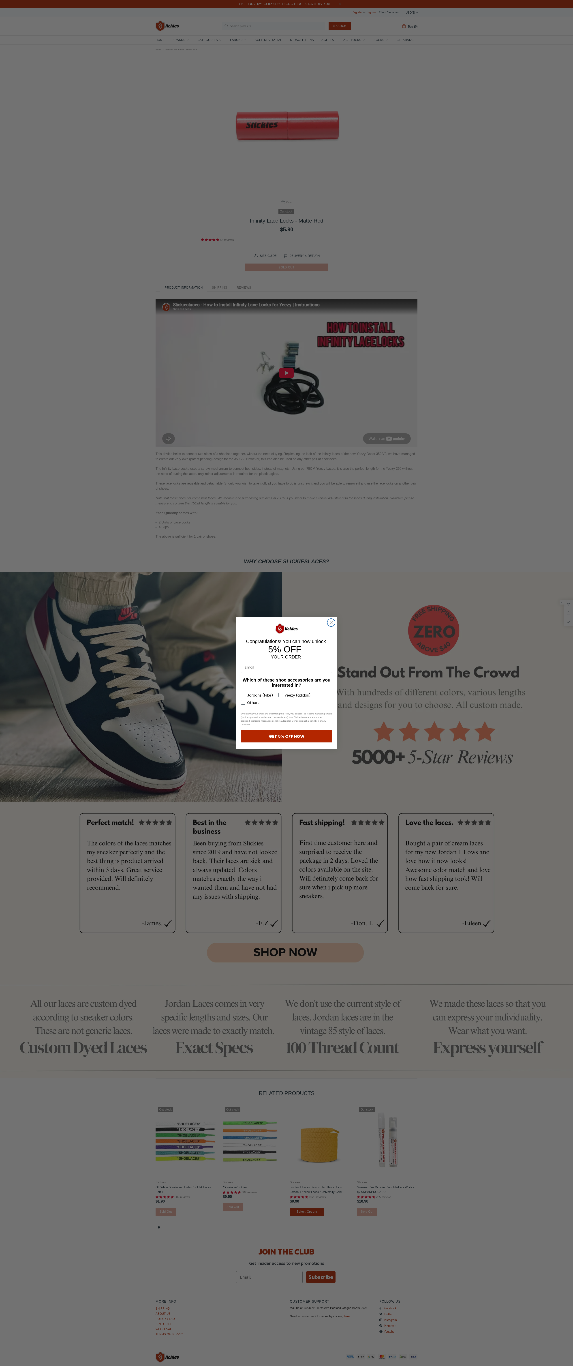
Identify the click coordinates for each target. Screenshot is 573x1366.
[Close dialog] (331, 622)
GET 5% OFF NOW (286, 736)
